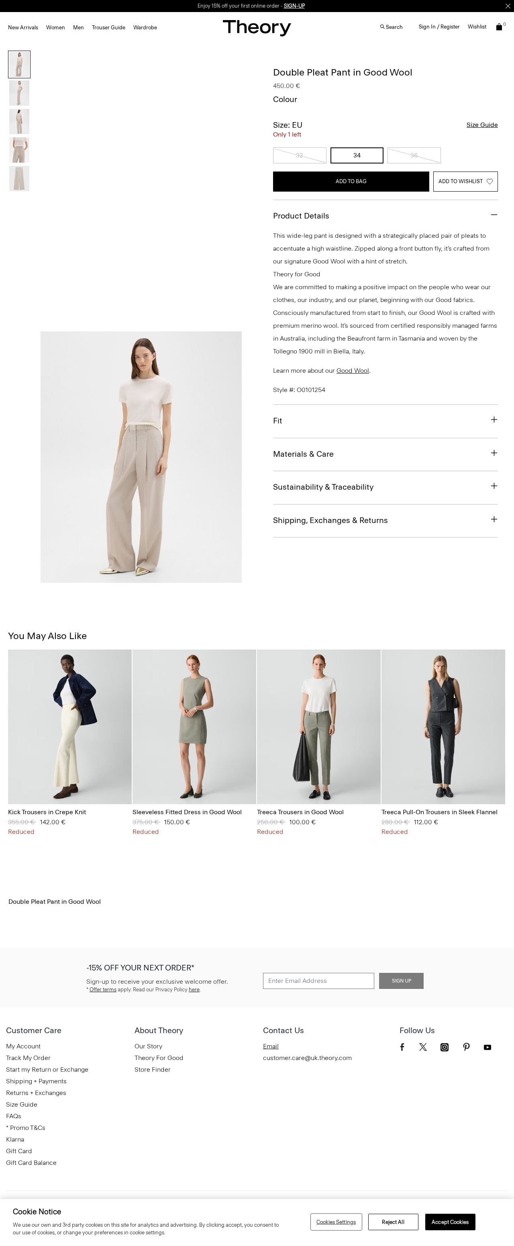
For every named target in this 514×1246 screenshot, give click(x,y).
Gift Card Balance (31, 1162)
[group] (70, 727)
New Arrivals (23, 28)
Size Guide (482, 125)
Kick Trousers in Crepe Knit (47, 812)
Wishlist (477, 27)
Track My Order (28, 1058)
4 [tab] (170, 578)
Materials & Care (303, 454)
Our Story (148, 1046)
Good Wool (353, 370)
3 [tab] (141, 578)
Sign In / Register (439, 27)
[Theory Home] (257, 28)
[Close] (508, 6)
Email (271, 1046)
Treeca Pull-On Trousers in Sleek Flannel (439, 812)
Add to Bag (351, 181)
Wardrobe (145, 28)
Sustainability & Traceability (323, 487)
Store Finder (153, 1069)
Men (78, 28)
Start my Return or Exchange (47, 1069)
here (194, 990)
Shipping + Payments (36, 1081)
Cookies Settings (336, 1222)
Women (55, 28)
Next (230, 457)
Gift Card (19, 1151)
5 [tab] (199, 578)
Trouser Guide (108, 28)
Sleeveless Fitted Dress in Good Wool (187, 812)
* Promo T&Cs (25, 1128)
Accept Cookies (450, 1222)
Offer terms (103, 990)
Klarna (15, 1139)
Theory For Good (159, 1058)
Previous (52, 457)
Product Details (301, 216)
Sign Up (401, 981)
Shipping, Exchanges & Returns (330, 520)
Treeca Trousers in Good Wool (300, 812)
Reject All (393, 1222)
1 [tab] (83, 578)
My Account (23, 1046)
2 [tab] (112, 578)
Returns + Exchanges (36, 1093)
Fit (277, 420)
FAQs (13, 1116)
